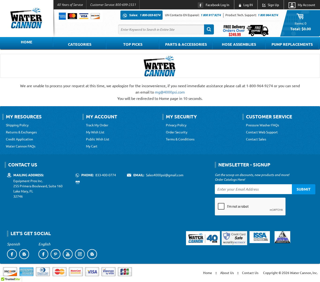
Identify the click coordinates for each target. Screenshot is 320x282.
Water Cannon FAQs (20, 146)
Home (26, 41)
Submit (304, 189)
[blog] (24, 254)
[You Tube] (68, 254)
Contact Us (250, 273)
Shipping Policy (17, 125)
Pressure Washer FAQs (262, 125)
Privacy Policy (176, 125)
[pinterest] (55, 254)
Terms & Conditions (180, 139)
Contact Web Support (262, 132)
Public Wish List (97, 139)
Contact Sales (256, 139)
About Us (227, 273)
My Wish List (95, 132)
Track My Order (97, 125)
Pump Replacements (292, 44)
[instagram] (80, 254)
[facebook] (12, 254)
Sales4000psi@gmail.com (164, 175)
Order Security (176, 132)
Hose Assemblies (239, 44)
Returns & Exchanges (21, 132)
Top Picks (132, 44)
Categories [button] (79, 44)
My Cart (91, 146)
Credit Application (19, 139)
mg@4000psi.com (170, 92)
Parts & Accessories (186, 44)
